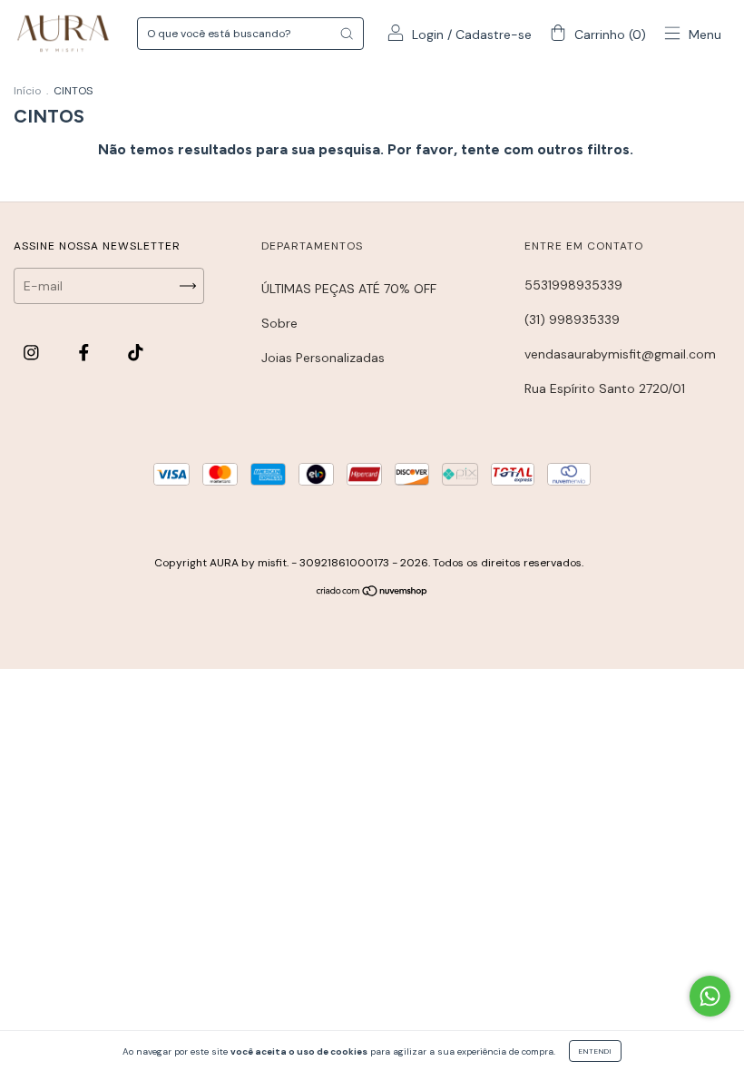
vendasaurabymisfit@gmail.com (620, 354)
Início (27, 91)
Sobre (279, 323)
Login (428, 34)
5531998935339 (573, 285)
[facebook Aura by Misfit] (85, 352)
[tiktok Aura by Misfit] (135, 352)
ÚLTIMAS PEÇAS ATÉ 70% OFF (348, 288)
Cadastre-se (493, 34)
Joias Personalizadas (323, 357)
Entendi (595, 1051)
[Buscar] (346, 33)
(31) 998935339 (572, 319)
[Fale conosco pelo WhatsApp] (710, 996)
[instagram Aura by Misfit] (33, 352)
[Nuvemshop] (372, 593)
